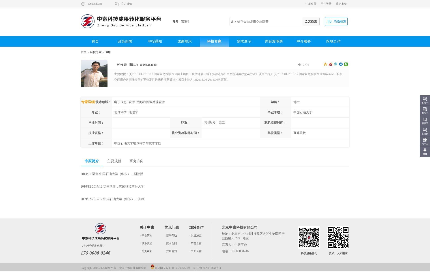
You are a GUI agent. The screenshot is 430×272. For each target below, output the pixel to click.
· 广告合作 (195, 243)
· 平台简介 (146, 235)
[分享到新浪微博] (331, 64)
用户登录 (326, 3)
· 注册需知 (171, 251)
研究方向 (136, 161)
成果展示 (184, 41)
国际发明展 (274, 41)
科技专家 (214, 41)
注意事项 (341, 3)
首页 (95, 41)
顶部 (425, 154)
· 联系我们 (146, 243)
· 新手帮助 (171, 235)
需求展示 (244, 41)
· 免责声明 (146, 251)
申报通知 (155, 41)
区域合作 (333, 41)
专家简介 (92, 161)
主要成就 (114, 161)
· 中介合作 (195, 251)
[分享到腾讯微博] (336, 64)
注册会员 (310, 3)
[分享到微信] (346, 64)
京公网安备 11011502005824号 (172, 268)
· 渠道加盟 (195, 235)
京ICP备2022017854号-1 (207, 268)
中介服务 (304, 41)
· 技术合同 (171, 243)
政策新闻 (125, 41)
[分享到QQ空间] (325, 64)
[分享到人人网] (341, 64)
